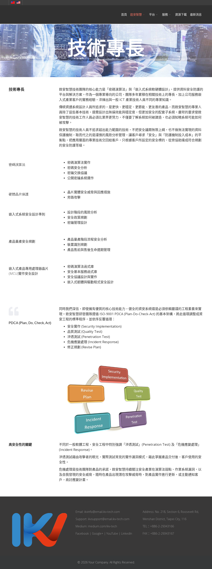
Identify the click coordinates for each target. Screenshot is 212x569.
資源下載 (181, 14)
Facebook (82, 533)
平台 (152, 14)
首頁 (124, 14)
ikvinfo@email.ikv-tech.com (102, 512)
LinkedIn (126, 533)
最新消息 (196, 14)
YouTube (112, 533)
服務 (165, 14)
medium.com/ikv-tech (102, 526)
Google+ (97, 533)
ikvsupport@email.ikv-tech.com (108, 519)
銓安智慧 (136, 14)
